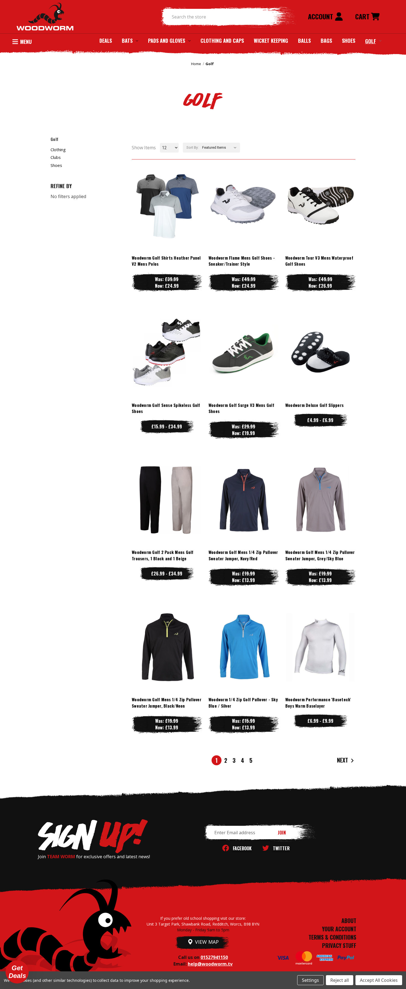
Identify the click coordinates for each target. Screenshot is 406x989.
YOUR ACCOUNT (339, 929)
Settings (310, 980)
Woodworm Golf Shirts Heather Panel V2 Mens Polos (166, 261)
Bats (127, 40)
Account (321, 16)
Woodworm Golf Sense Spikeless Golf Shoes (166, 408)
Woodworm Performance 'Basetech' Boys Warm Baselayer (318, 702)
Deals (105, 40)
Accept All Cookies (379, 980)
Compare (164, 205)
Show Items (144, 148)
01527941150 (214, 957)
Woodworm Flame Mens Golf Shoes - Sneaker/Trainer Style (242, 261)
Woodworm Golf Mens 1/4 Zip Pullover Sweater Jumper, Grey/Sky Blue (320, 555)
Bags (326, 40)
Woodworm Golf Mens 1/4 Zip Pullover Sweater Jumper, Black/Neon (166, 702)
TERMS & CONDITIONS (332, 937)
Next (343, 760)
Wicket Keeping (271, 40)
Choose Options (166, 216)
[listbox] (220, 147)
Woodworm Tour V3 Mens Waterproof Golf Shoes (319, 261)
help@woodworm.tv (210, 964)
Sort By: (192, 147)
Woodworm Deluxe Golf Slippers (314, 405)
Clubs (56, 157)
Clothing (58, 149)
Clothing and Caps (222, 40)
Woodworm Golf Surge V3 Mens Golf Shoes (241, 408)
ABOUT (348, 920)
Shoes (348, 40)
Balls (304, 40)
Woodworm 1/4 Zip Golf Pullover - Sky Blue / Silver (243, 702)
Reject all (339, 980)
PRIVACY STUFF (339, 945)
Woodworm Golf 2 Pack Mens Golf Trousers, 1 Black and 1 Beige (163, 555)
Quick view (166, 194)
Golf (370, 41)
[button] (17, 971)
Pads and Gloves (166, 40)
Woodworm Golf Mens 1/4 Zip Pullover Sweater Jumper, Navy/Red (243, 555)
